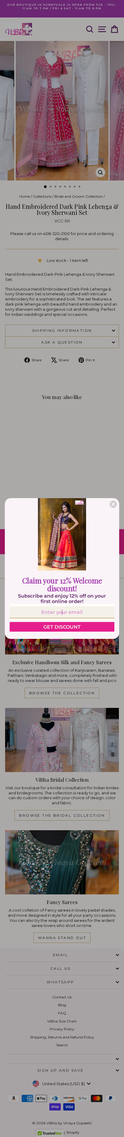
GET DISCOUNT (62, 627)
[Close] (113, 504)
